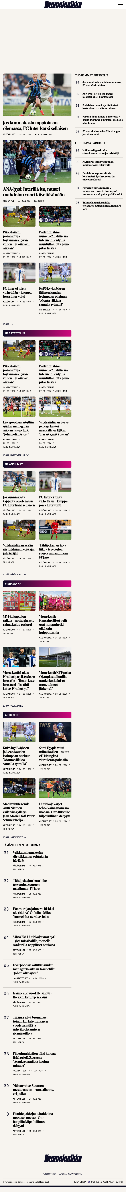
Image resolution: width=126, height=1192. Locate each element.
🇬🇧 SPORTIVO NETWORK (98, 1182)
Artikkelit (12, 715)
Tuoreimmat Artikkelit (91, 75)
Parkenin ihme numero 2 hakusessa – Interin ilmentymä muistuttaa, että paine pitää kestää (54, 240)
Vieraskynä (13, 584)
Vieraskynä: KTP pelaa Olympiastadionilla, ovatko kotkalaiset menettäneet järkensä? (55, 681)
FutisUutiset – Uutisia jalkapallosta (62, 1174)
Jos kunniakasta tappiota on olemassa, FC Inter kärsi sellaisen (35, 125)
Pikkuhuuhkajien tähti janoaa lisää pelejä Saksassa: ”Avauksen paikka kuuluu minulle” (34, 1059)
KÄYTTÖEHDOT (116, 1182)
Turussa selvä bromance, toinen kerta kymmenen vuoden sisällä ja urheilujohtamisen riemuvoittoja (30, 1025)
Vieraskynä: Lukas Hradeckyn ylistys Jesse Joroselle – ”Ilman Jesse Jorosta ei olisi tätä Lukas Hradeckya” (19, 681)
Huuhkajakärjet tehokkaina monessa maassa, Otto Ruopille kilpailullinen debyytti (54, 810)
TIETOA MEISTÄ (79, 1182)
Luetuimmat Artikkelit (91, 143)
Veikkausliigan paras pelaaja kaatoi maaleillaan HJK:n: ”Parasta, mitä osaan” (54, 428)
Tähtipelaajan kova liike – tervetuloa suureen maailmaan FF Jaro (53, 551)
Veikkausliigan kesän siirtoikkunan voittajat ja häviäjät (19, 549)
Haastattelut (15, 333)
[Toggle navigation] (120, 4)
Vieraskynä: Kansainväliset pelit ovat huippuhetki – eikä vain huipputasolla (53, 624)
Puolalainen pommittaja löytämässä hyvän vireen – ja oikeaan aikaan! (16, 240)
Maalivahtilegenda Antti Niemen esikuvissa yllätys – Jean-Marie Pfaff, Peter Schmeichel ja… (19, 812)
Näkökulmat (14, 464)
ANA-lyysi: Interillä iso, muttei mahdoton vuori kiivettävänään (34, 192)
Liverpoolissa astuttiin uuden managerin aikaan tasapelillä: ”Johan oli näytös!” (18, 428)
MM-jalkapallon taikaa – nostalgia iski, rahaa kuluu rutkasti (18, 620)
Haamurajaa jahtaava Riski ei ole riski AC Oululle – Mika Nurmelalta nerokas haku (33, 913)
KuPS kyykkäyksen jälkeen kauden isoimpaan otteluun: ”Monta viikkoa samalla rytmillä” (53, 296)
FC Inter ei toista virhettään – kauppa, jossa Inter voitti (17, 292)
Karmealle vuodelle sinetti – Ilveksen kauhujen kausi (32, 995)
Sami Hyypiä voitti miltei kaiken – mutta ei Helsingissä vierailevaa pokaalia (54, 754)
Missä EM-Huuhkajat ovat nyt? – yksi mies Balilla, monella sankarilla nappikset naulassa (34, 941)
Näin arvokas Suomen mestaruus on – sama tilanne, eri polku (33, 1090)
